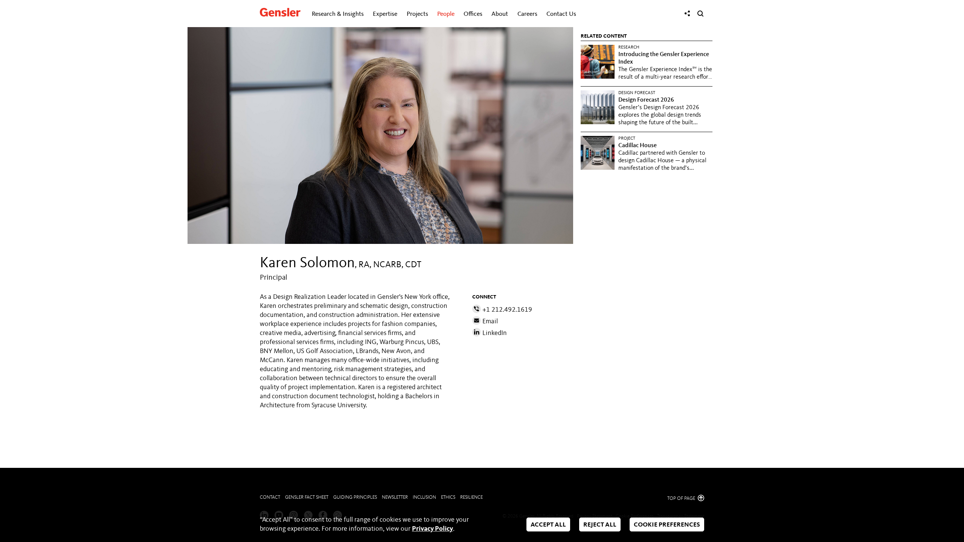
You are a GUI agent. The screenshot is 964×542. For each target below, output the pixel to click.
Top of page (681, 498)
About (499, 14)
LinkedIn (494, 333)
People (446, 14)
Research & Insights (338, 14)
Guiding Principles (355, 497)
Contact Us (561, 14)
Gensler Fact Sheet (306, 497)
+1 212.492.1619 (506, 309)
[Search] (700, 14)
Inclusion (424, 497)
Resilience (471, 497)
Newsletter (395, 497)
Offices (473, 14)
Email (489, 321)
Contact (270, 497)
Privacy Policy (432, 528)
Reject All (599, 525)
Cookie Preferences (667, 525)
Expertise (385, 14)
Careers (527, 14)
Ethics (448, 497)
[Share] (687, 14)
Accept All (548, 525)
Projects (417, 14)
